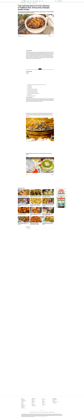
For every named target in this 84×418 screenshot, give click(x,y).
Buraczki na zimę (33, 404)
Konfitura (32, 403)
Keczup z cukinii (22, 401)
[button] (62, 1)
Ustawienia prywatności (51, 412)
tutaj (33, 416)
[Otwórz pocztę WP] (55, 1)
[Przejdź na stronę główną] (22, 1)
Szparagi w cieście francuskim (55, 401)
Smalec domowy (22, 404)
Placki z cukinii (33, 401)
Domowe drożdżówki (44, 404)
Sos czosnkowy (22, 406)
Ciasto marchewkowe (44, 399)
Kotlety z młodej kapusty (55, 399)
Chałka (42, 403)
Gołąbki (22, 403)
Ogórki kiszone (33, 399)
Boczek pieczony (22, 407)
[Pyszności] (25, 1)
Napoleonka (43, 401)
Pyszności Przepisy (23, 399)
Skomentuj (52, 174)
